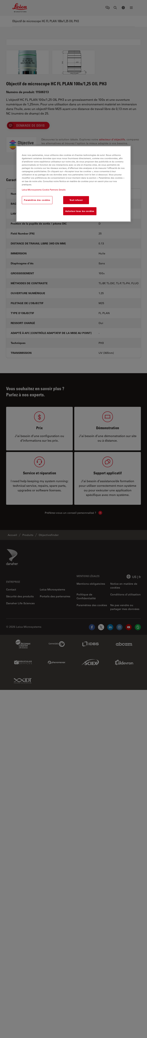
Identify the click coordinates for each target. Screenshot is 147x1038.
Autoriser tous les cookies (79, 211)
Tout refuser (76, 200)
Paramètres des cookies (37, 200)
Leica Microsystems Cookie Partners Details (44, 189)
